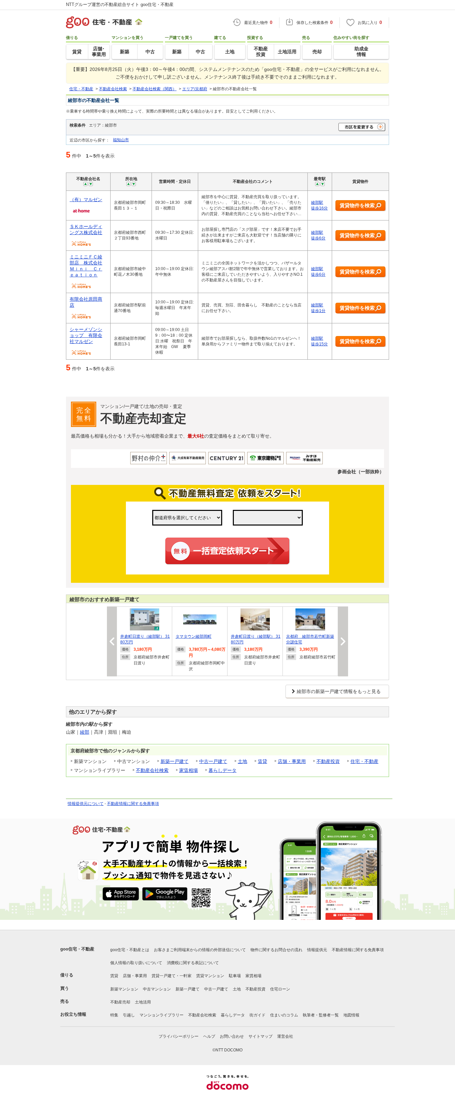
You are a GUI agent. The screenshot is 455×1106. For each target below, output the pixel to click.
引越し (129, 1015)
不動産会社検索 (152, 770)
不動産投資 (328, 761)
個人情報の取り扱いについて (136, 962)
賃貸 (262, 761)
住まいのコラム (284, 1015)
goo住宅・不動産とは (129, 949)
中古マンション (157, 989)
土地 (242, 761)
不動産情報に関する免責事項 (133, 803)
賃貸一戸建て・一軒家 (172, 975)
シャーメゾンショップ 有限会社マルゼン (86, 335)
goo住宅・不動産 (77, 948)
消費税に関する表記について (193, 962)
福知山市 (121, 140)
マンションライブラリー (162, 1015)
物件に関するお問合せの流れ (276, 949)
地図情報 (351, 1015)
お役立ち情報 (73, 1014)
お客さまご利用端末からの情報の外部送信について (200, 949)
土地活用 (143, 1002)
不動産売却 (120, 1002)
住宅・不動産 (364, 761)
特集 (114, 1015)
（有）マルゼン (86, 199)
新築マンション (124, 989)
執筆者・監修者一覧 (321, 1015)
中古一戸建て (213, 761)
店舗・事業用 (292, 761)
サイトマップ (260, 1036)
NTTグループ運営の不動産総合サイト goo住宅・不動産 (120, 4)
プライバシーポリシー (179, 1036)
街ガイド (257, 1015)
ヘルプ (209, 1036)
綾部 (84, 732)
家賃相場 (188, 770)
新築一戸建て (175, 761)
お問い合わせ (232, 1036)
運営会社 (285, 1036)
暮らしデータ (222, 770)
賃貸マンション (210, 975)
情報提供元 (317, 949)
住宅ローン (280, 989)
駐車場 (235, 975)
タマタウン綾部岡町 (194, 636)
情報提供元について (86, 803)
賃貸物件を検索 (357, 205)
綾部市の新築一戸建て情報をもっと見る (339, 691)
